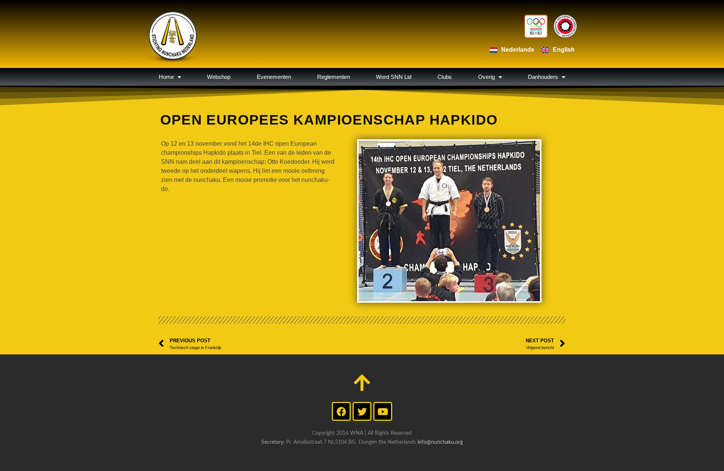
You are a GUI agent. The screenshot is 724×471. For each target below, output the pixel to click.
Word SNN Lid (393, 77)
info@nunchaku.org (440, 442)
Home (166, 77)
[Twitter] (362, 411)
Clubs (444, 77)
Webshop (218, 77)
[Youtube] (382, 411)
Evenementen (274, 77)
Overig (486, 77)
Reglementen (333, 77)
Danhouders (543, 77)
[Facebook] (341, 411)
